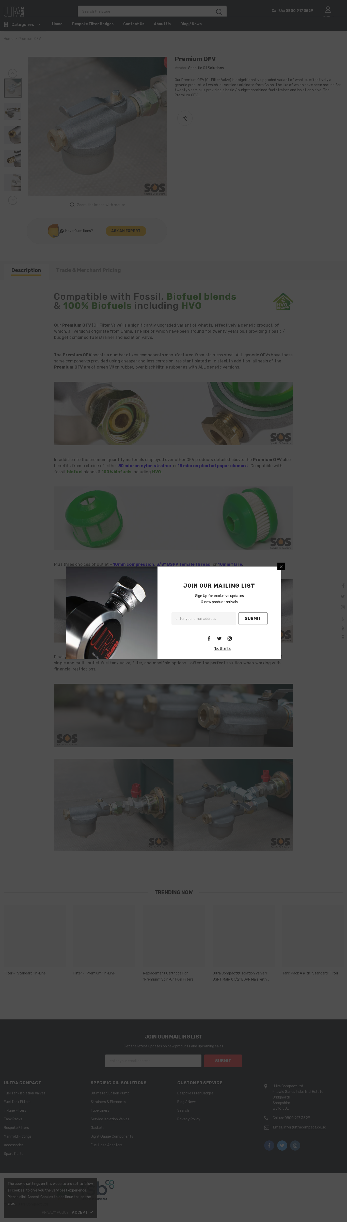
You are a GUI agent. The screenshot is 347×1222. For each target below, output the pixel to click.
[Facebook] (209, 638)
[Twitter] (219, 638)
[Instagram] (229, 638)
